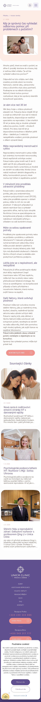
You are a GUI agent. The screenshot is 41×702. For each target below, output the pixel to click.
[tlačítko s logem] (11, 5)
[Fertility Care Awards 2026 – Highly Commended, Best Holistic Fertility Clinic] (5, 696)
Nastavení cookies (19, 696)
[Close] (9, 693)
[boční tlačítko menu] (35, 5)
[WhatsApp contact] (30, 5)
